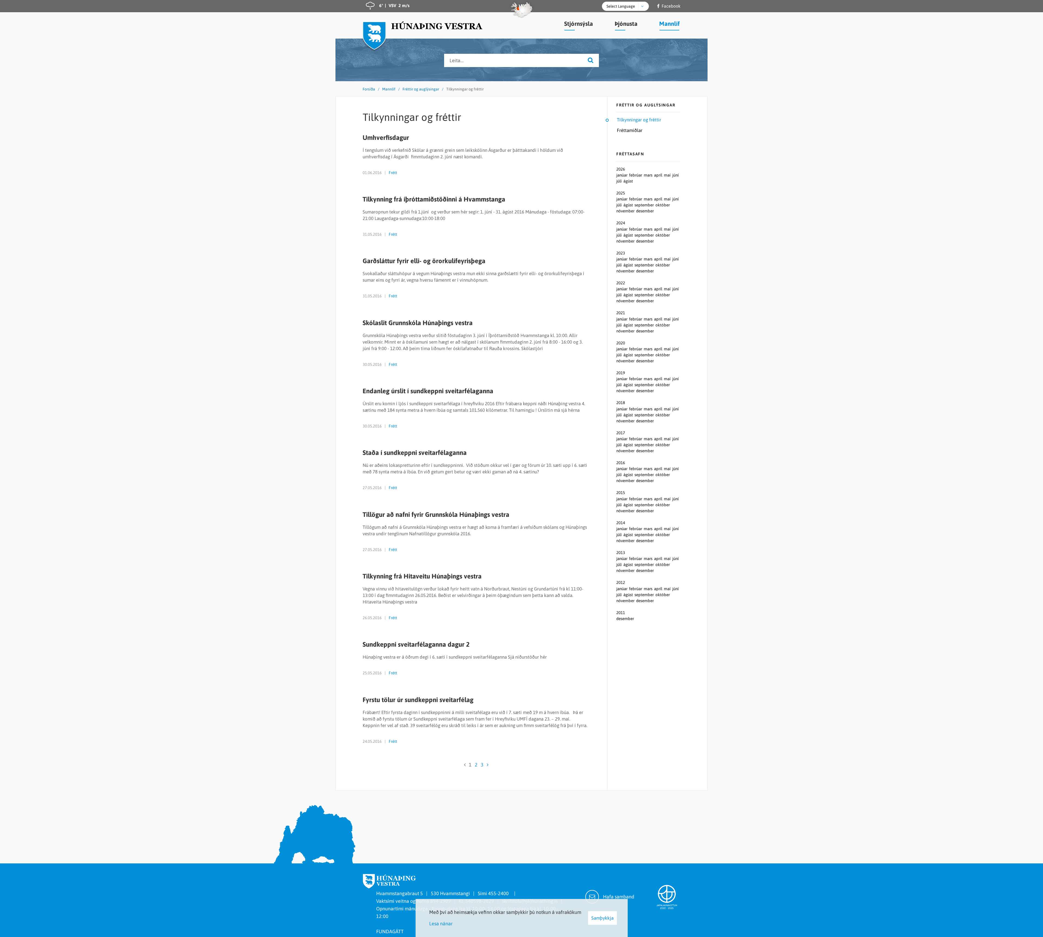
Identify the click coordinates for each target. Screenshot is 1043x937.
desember (645, 211)
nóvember (626, 211)
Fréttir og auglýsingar (421, 89)
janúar (622, 175)
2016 (620, 462)
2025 (620, 193)
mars (649, 175)
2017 (620, 432)
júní (675, 175)
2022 (620, 283)
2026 (620, 169)
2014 (620, 522)
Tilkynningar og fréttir (465, 89)
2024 (620, 223)
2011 (620, 612)
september (644, 205)
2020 (620, 343)
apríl (658, 175)
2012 (620, 582)
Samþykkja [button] (602, 918)
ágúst (628, 181)
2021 (620, 312)
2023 (620, 253)
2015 (620, 492)
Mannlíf (388, 89)
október (662, 205)
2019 (620, 372)
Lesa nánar (441, 923)
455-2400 (499, 893)
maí (668, 175)
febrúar (636, 175)
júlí (619, 181)
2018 (620, 402)
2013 (620, 552)
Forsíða (369, 89)
